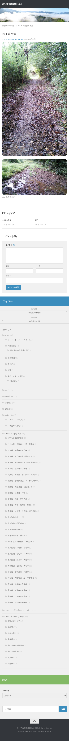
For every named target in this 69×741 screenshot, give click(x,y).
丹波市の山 (12, 346)
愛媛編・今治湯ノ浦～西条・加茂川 (22, 474)
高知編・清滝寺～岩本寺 (17, 590)
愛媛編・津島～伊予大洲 (17, 499)
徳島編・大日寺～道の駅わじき (20, 456)
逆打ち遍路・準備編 (16, 645)
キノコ (8, 390)
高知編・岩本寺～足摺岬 (17, 584)
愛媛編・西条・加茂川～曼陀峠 (20, 505)
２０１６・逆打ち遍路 (24, 26)
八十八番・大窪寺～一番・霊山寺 (21, 444)
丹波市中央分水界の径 (19, 350)
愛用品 (10, 364)
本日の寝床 (6, 220)
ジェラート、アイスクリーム (19, 340)
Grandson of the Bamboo (13, 39)
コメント (10, 245)
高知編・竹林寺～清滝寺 (17, 596)
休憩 (36, 220)
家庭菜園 (11, 358)
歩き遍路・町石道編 (16, 523)
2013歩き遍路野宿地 (15, 438)
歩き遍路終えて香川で (16, 535)
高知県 (10, 664)
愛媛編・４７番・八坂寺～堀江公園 (22, 511)
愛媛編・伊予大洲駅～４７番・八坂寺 (23, 481)
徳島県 (10, 627)
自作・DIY (9, 415)
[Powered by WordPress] (27, 731)
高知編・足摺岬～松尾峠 (17, 602)
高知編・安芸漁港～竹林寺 (18, 572)
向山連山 (13, 381)
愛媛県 (5, 26)
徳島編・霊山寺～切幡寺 (17, 468)
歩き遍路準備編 (14, 529)
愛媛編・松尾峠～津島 (16, 493)
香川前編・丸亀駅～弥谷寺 (18, 548)
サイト (8, 276)
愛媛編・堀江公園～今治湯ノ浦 (20, 487)
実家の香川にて (14, 621)
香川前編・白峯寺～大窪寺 (18, 560)
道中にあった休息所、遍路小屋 (20, 541)
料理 (9, 370)
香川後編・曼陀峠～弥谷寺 (18, 566)
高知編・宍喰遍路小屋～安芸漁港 (21, 578)
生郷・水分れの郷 (15, 376)
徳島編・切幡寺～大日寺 (17, 450)
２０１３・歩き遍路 (13, 433)
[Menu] (65, 4)
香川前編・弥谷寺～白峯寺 (18, 554)
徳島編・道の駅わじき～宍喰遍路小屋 (23, 462)
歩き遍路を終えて (15, 517)
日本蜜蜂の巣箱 (14, 426)
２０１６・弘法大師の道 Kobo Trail (19, 610)
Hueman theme (46, 731)
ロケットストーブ (15, 420)
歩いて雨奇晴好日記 (12, 4)
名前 (7, 266)
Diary (7, 335)
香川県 (10, 657)
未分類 (11, 26)
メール (38, 266)
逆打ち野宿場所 (14, 651)
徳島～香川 (12, 633)
